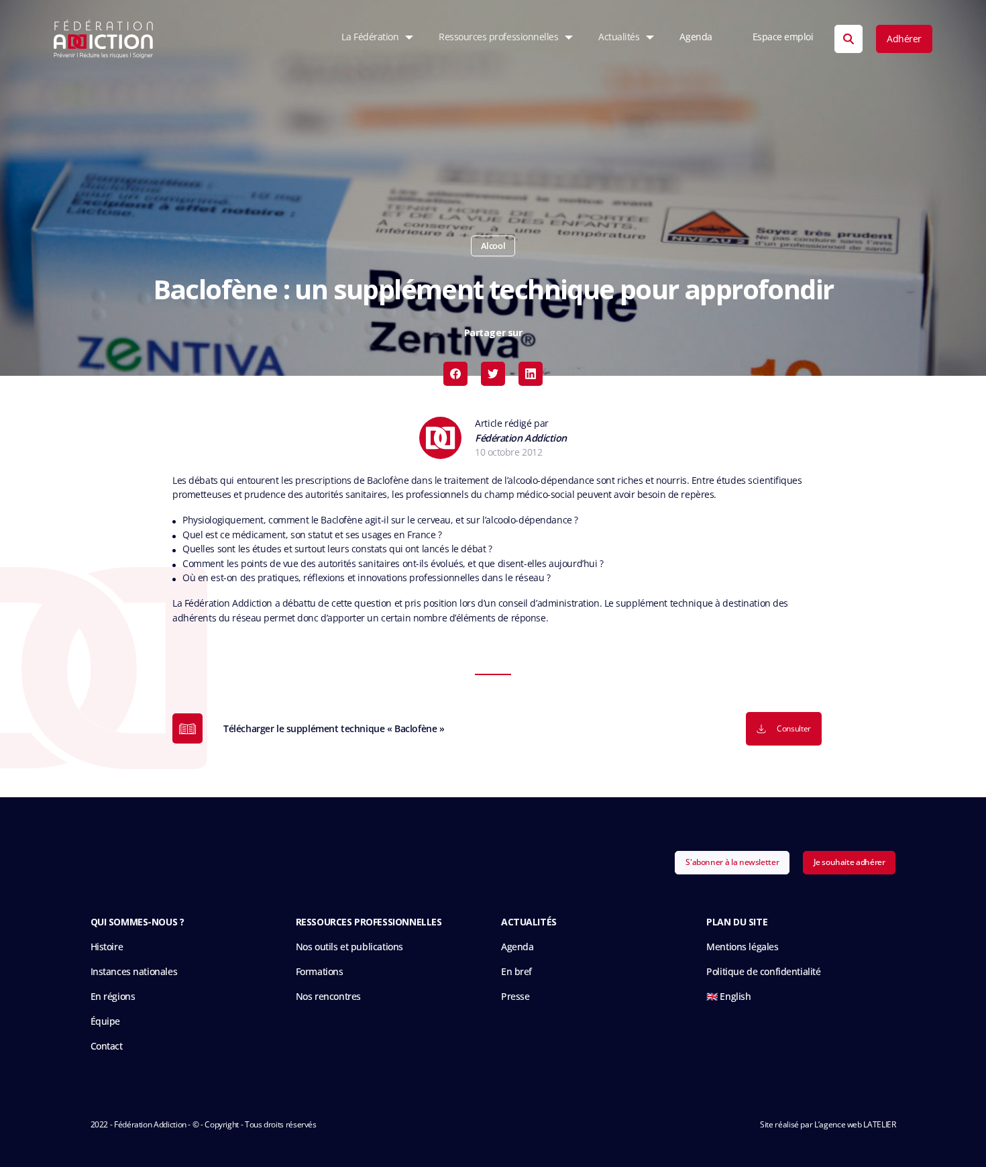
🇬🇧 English (728, 996)
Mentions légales (742, 946)
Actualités (618, 37)
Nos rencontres (328, 996)
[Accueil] (104, 39)
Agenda (695, 37)
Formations (319, 971)
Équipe (105, 1021)
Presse (515, 996)
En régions (113, 996)
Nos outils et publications (349, 946)
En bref (516, 971)
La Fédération (369, 37)
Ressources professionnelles (498, 37)
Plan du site (736, 921)
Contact (107, 1045)
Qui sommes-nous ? (137, 921)
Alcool (493, 246)
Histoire (107, 946)
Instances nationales (134, 971)
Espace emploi (783, 37)
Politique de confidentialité (763, 971)
